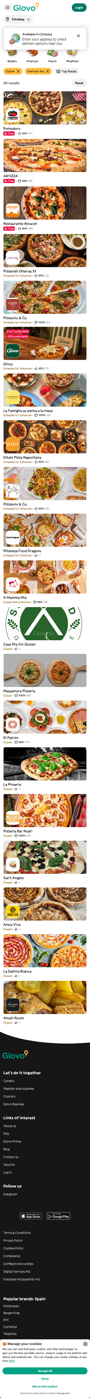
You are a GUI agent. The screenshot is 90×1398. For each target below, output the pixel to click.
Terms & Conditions (17, 1233)
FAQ (6, 1133)
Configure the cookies (18, 1264)
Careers (8, 1081)
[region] (45, 53)
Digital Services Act (16, 1271)
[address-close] (78, 36)
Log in (7, 1172)
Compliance (11, 1256)
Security (9, 1165)
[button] (12, 53)
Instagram (10, 1194)
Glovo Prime (12, 1141)
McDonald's (11, 1306)
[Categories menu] (7, 7)
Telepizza (10, 1334)
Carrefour (10, 1327)
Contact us (10, 1157)
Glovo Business (13, 1104)
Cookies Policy (13, 1248)
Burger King (11, 1313)
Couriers (9, 1096)
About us (9, 1126)
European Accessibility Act (21, 1279)
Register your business (18, 1088)
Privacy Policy (13, 1240)
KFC (6, 1320)
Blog (6, 1149)
